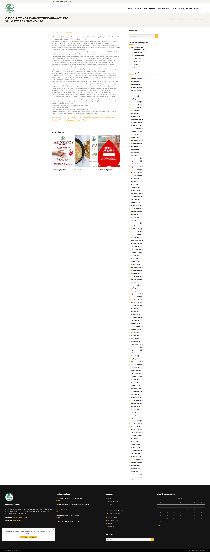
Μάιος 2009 (134, 441)
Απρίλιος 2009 (135, 444)
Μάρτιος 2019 (134, 190)
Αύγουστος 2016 (135, 252)
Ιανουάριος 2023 (135, 143)
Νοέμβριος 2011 (135, 370)
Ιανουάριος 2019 (135, 196)
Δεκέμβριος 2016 (135, 246)
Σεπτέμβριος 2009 (136, 432)
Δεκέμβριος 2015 (135, 273)
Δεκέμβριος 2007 (135, 468)
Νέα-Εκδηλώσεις (157, 19)
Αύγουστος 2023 (135, 131)
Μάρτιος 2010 (134, 415)
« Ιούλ (158, 525)
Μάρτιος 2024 (134, 116)
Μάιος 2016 (134, 258)
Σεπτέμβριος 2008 (136, 459)
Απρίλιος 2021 (135, 155)
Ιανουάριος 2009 (135, 450)
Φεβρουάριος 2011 (136, 388)
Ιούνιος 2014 (134, 311)
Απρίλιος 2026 (135, 84)
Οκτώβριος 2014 (135, 302)
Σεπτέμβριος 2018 (136, 208)
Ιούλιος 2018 (134, 214)
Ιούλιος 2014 (134, 308)
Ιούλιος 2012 (134, 353)
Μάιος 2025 (134, 96)
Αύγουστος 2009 (135, 435)
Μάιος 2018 (134, 217)
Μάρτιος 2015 (134, 291)
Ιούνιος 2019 (134, 181)
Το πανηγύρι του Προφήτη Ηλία (117, 510)
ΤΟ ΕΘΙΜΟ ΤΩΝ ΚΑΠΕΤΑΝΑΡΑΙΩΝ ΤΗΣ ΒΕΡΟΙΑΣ (68, 521)
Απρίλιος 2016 (135, 261)
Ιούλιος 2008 (134, 465)
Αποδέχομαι (24, 537)
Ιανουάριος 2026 (135, 87)
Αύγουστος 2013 (135, 329)
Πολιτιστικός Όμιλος (113, 501)
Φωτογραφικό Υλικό (136, 67)
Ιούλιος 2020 (134, 164)
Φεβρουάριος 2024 (136, 119)
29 (194, 518)
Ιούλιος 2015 (134, 282)
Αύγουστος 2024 (135, 107)
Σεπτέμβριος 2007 (136, 477)
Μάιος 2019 (134, 184)
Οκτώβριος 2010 (135, 397)
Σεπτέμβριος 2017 (136, 232)
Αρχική (109, 498)
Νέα (135, 64)
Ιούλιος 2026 (134, 81)
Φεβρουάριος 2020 (136, 167)
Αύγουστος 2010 (135, 403)
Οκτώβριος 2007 (135, 474)
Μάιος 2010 (134, 409)
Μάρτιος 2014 (134, 314)
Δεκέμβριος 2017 (135, 226)
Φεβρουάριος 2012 (136, 361)
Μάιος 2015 (134, 285)
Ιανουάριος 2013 (135, 347)
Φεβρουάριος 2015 (136, 294)
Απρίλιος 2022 (135, 149)
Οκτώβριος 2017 (135, 229)
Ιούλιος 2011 (134, 379)
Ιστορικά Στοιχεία (113, 507)
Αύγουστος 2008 (135, 462)
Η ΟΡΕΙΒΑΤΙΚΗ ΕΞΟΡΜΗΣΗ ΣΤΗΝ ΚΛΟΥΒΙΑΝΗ (67, 515)
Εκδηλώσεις (165, 19)
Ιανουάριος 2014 (135, 317)
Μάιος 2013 (134, 338)
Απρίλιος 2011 (135, 385)
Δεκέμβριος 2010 (135, 394)
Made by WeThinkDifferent (12, 550)
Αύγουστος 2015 (135, 279)
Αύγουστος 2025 (135, 90)
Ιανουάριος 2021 (135, 158)
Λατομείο (136, 61)
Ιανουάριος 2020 (135, 169)
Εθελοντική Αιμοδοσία (62, 510)
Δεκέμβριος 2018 (135, 199)
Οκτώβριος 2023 (135, 125)
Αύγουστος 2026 (135, 78)
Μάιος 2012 (134, 356)
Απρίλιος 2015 (135, 288)
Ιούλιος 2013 (134, 332)
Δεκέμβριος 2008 (135, 453)
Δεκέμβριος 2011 (135, 367)
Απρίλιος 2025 (135, 99)
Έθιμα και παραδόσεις (114, 513)
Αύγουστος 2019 (135, 175)
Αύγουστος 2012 (135, 350)
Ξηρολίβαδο (17, 520)
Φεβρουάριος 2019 (136, 193)
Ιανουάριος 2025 (135, 102)
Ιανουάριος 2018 (135, 223)
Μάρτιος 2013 (134, 341)
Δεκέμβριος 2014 (135, 299)
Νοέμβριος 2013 (135, 323)
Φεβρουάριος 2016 (136, 267)
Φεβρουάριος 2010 (136, 418)
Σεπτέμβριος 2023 (136, 128)
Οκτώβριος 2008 (135, 456)
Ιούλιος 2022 (134, 146)
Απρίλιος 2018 (135, 220)
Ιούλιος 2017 (134, 237)
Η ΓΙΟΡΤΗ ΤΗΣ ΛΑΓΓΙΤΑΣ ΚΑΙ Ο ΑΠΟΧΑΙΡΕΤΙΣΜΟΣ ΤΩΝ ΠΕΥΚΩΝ (72, 504)
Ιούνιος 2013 (134, 335)
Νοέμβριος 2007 (135, 471)
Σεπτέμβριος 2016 (136, 249)
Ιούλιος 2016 (134, 255)
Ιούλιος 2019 (134, 178)
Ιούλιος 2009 (134, 438)
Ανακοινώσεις (138, 49)
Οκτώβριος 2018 (135, 205)
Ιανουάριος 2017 (135, 243)
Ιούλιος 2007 (134, 480)
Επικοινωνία (111, 526)
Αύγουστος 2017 (135, 234)
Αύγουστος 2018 (135, 211)
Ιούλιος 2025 (134, 93)
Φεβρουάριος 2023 (136, 140)
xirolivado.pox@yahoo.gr (63, 1)
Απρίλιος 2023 (135, 137)
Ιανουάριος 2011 (135, 391)
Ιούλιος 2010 (134, 406)
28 (187, 518)
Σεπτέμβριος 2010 (136, 400)
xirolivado (56, 32)
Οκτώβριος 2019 (135, 172)
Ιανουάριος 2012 (135, 364)
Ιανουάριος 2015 (135, 296)
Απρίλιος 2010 (135, 412)
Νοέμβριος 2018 (135, 202)
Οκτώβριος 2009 (135, 429)
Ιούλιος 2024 (134, 110)
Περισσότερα (33, 537)
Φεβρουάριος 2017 (136, 240)
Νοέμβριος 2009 (135, 426)
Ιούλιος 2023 (134, 134)
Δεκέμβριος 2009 (135, 424)
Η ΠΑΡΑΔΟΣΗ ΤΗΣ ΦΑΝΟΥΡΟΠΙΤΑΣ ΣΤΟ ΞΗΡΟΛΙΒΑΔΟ (70, 498)
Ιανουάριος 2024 (135, 122)
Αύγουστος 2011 (135, 376)
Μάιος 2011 (134, 382)
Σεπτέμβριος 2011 (136, 373)
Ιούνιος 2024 (134, 113)
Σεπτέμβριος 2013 (136, 326)
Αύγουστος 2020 (135, 161)
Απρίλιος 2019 (135, 187)
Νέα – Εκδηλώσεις (112, 517)
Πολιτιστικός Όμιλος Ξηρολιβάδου (145, 19)
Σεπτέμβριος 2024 (136, 105)
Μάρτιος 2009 (134, 447)
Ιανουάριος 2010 (135, 421)
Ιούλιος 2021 (134, 152)
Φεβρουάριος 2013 (136, 344)
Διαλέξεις (136, 52)
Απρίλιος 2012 (135, 359)
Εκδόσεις (136, 58)
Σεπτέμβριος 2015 (136, 276)
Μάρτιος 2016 (134, 264)
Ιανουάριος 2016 (135, 270)
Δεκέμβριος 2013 (135, 320)
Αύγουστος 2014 (135, 305)
